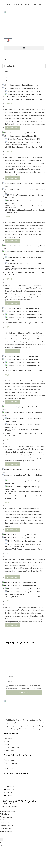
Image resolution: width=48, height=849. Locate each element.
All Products (23, 96)
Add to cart (12, 127)
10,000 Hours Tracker (12, 96)
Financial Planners (30, 429)
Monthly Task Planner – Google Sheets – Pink (23, 597)
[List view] (4, 62)
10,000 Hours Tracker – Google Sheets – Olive (24, 99)
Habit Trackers (5, 828)
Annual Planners (33, 206)
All (6, 80)
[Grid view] (3, 62)
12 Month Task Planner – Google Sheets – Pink (23, 370)
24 (6, 77)
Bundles (41, 206)
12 (6, 74)
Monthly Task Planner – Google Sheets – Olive (23, 549)
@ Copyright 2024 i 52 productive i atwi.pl (23, 802)
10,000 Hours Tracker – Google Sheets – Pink (23, 147)
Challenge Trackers (11, 207)
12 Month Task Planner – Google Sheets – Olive (24, 323)
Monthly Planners (19, 546)
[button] (24, 48)
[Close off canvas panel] (1, 839)
